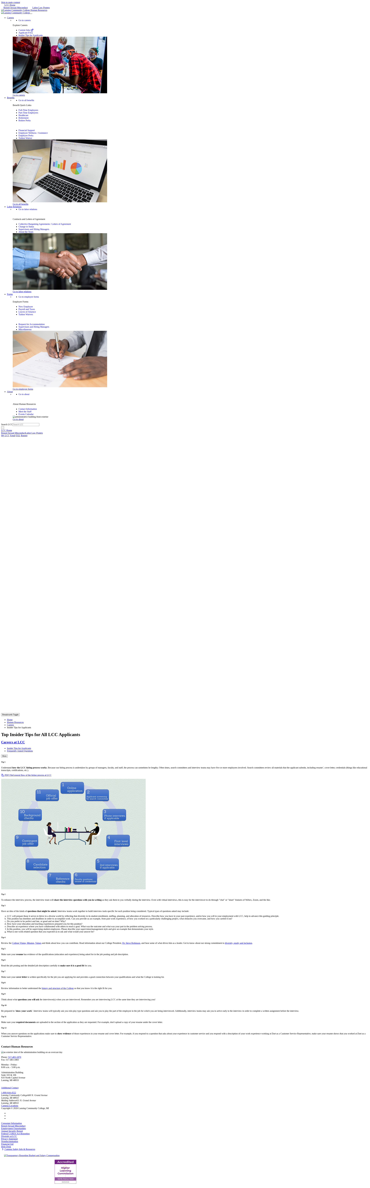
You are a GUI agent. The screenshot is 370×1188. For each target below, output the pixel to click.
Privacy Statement (9, 1139)
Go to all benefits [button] (20, 204)
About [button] (10, 391)
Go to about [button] (18, 419)
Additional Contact (9, 1087)
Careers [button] (10, 17)
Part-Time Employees (28, 112)
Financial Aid (7, 1144)
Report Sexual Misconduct (15, 7)
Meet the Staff (24, 411)
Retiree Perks (24, 120)
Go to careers (24, 20)
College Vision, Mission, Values (26, 943)
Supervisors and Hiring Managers (33, 229)
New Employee (25, 306)
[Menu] (31, 13)
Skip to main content (10, 2)
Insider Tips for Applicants (30, 35)
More (4, 756)
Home (10, 719)
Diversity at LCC (9, 1136)
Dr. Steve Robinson (131, 943)
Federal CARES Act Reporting (15, 1133)
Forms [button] (10, 294)
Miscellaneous (25, 329)
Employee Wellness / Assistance (33, 133)
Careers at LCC (13, 742)
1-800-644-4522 (8, 1092)
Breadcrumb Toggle (10, 715)
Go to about (23, 394)
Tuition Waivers (25, 314)
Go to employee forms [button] (23, 389)
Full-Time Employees (28, 110)
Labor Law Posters (41, 7)
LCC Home (9, 5)
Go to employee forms (28, 297)
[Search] (2, 427)
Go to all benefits (26, 100)
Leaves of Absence (27, 312)
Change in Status (26, 226)
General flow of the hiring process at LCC (28, 775)
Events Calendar (26, 414)
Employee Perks (25, 135)
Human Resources (15, 722)
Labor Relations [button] (14, 206)
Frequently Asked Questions (20, 751)
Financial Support (26, 130)
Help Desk (6, 1146)
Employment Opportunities (13, 1128)
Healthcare (23, 115)
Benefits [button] (10, 97)
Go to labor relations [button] (22, 291)
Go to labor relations (27, 209)
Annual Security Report (12, 1131)
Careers (10, 725)
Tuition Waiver (25, 138)
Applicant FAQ (25, 32)
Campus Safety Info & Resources (19, 1149)
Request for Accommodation (31, 324)
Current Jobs (24, 30)
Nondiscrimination (9, 1141)
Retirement (23, 118)
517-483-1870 (14, 1057)
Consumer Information (11, 1123)
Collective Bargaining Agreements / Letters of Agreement (44, 224)
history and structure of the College (58, 988)
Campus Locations (9, 1105)
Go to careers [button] (19, 95)
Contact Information (27, 409)
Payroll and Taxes (26, 309)
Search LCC (7, 424)
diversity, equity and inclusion (238, 943)
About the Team (25, 232)
